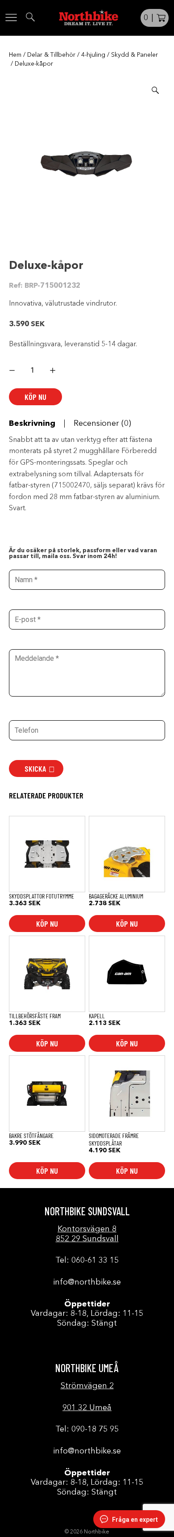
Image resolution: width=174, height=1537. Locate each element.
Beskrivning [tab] (32, 424)
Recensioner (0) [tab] (102, 424)
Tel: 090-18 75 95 (87, 1429)
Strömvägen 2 (87, 1386)
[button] (155, 90)
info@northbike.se (87, 1282)
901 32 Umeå (87, 1408)
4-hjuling (93, 55)
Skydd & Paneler (134, 55)
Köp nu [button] (47, 923)
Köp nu (35, 397)
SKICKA (35, 768)
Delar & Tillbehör (51, 55)
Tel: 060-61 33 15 (87, 1260)
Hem (15, 55)
